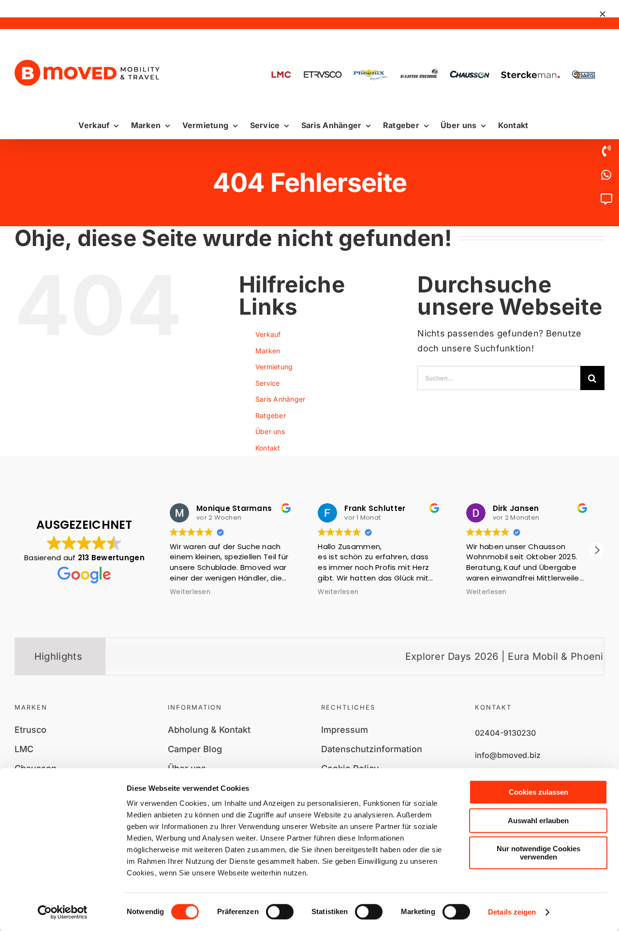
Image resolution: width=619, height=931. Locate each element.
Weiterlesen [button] (190, 592)
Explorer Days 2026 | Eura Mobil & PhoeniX (481, 656)
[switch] (280, 911)
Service (267, 383)
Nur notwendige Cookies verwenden (538, 852)
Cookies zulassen (538, 792)
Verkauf (268, 334)
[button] (597, 550)
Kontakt (267, 448)
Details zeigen (512, 912)
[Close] (602, 14)
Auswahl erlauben (538, 820)
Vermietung (274, 367)
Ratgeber (270, 415)
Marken (267, 351)
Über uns (270, 431)
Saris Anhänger (280, 399)
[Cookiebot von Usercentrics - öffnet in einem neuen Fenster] (62, 912)
